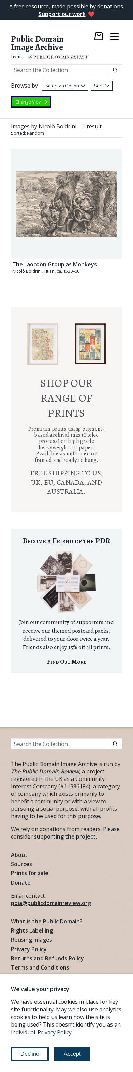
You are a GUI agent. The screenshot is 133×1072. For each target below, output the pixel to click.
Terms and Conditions (40, 967)
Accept (72, 1054)
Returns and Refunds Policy (47, 958)
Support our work (62, 14)
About (19, 855)
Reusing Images (31, 939)
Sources (21, 864)
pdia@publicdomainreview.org (51, 903)
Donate (21, 882)
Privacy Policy (29, 949)
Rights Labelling (32, 930)
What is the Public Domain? (47, 921)
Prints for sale (29, 873)
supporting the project (65, 836)
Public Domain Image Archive (37, 43)
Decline (29, 1054)
